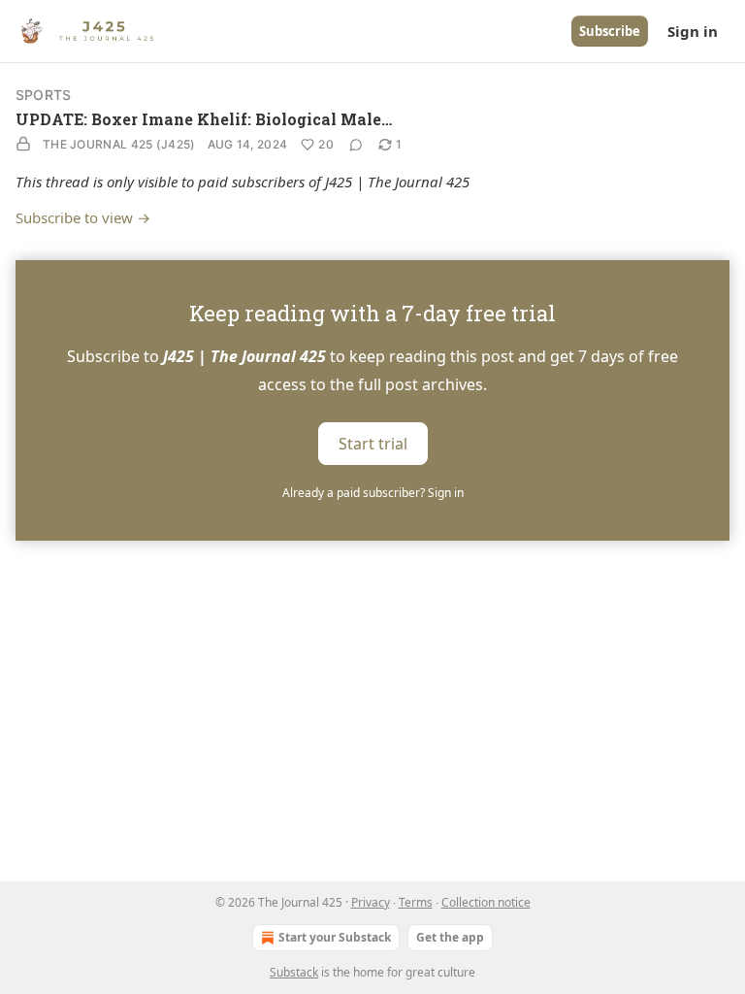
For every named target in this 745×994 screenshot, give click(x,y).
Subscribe (609, 31)
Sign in (692, 31)
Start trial (373, 443)
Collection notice (486, 902)
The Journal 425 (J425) (119, 144)
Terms (416, 902)
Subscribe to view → (83, 217)
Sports (43, 94)
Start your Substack (334, 937)
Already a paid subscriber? (373, 492)
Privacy (370, 902)
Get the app (450, 937)
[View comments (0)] (356, 144)
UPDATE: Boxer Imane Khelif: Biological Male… (204, 119)
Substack (294, 972)
